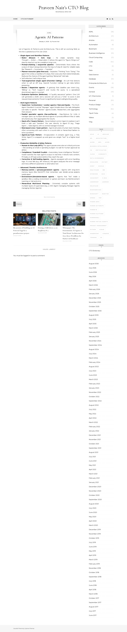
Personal (92, 100)
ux (101, 237)
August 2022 (94, 405)
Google (101, 166)
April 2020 (93, 521)
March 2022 (93, 422)
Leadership (94, 182)
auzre (92, 142)
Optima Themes (29, 628)
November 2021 (95, 439)
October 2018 (94, 572)
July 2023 (92, 371)
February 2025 (94, 332)
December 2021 (95, 435)
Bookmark (93, 49)
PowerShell (94, 217)
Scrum (101, 229)
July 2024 (92, 354)
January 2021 (94, 482)
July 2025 (92, 319)
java (103, 174)
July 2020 (92, 508)
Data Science (94, 75)
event (92, 166)
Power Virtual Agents (99, 221)
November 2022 (95, 392)
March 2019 (93, 559)
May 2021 (92, 465)
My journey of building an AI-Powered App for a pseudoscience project (24, 230)
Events (91, 87)
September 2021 (95, 448)
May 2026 (92, 276)
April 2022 (93, 418)
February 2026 (94, 289)
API (91, 138)
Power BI (93, 209)
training (93, 237)
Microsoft (94, 194)
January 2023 (94, 388)
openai (92, 198)
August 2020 (94, 504)
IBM (104, 170)
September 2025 (95, 311)
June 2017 (93, 615)
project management (98, 225)
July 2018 (92, 581)
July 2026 (92, 268)
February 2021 (94, 478)
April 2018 (92, 590)
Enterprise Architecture (98, 83)
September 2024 (95, 345)
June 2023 (93, 375)
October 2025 (94, 306)
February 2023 (94, 384)
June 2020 (93, 512)
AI (98, 134)
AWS (99, 142)
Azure (107, 142)
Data (90, 70)
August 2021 (93, 452)
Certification (101, 150)
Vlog (90, 122)
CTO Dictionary (27, 19)
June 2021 (93, 461)
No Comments (49, 197)
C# (91, 150)
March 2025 (93, 328)
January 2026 (94, 294)
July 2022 (92, 409)
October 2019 (94, 538)
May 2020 (92, 517)
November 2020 (95, 491)
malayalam (94, 186)
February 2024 (94, 362)
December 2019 (95, 529)
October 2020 (94, 495)
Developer (94, 162)
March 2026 (93, 285)
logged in (26, 256)
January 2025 (94, 336)
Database (92, 79)
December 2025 (95, 298)
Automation (93, 45)
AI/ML (49, 32)
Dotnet (105, 162)
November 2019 (95, 534)
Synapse (106, 233)
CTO (90, 66)
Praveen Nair (56, 41)
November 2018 (95, 568)
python (93, 229)
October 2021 (94, 444)
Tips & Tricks (93, 113)
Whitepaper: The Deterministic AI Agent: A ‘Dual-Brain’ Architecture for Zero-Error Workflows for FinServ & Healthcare (73, 233)
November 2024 (95, 341)
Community (102, 154)
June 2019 (93, 547)
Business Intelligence (97, 53)
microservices (95, 189)
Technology (93, 109)
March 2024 (93, 358)
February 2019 (94, 564)
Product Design (95, 105)
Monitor (105, 194)
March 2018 (93, 594)
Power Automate (97, 205)
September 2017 (95, 602)
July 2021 (92, 457)
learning (105, 182)
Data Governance (97, 158)
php (100, 198)
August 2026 (94, 264)
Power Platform (96, 213)
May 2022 (92, 414)
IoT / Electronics (95, 96)
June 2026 (93, 272)
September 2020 (95, 499)
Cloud (92, 154)
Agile (92, 134)
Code (91, 62)
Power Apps (94, 201)
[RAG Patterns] (81, 204)
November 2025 (95, 302)
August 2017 (93, 607)
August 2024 (94, 349)
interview (94, 174)
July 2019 (92, 542)
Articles (91, 40)
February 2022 (94, 427)
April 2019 (92, 555)
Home (15, 19)
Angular (106, 134)
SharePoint (94, 233)
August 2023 (94, 366)
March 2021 (93, 474)
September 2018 (95, 577)
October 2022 (94, 396)
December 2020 (95, 487)
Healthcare (94, 170)
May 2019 (92, 551)
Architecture (93, 36)
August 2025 (94, 315)
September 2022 (95, 401)
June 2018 (93, 585)
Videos (91, 117)
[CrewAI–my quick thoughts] (17, 204)
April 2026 (92, 281)
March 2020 (93, 525)
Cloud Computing (95, 57)
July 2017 (92, 611)
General (92, 92)
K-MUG (104, 178)
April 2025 (92, 324)
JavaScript (94, 178)
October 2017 (94, 598)
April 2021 (92, 469)
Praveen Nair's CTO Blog (64, 7)
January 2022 (94, 431)
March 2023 (93, 379)
